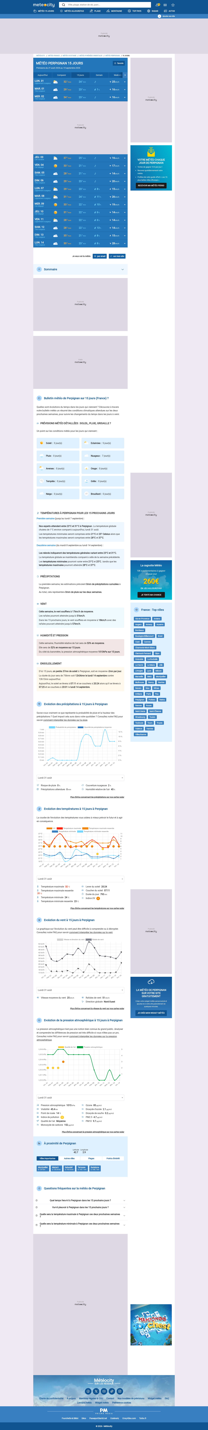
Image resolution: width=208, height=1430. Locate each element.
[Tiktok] (112, 1392)
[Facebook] (88, 1392)
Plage (97, 11)
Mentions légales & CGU (91, 1398)
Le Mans (151, 665)
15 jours (80, 75)
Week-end (118, 75)
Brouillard (95, 494)
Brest (160, 636)
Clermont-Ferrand (143, 653)
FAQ (167, 1398)
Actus (172, 11)
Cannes (147, 642)
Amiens (157, 619)
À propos (71, 1398)
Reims (162, 700)
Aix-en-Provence (142, 619)
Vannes (149, 728)
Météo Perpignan (112, 56)
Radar (155, 11)
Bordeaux (139, 630)
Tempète (50, 481)
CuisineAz (114, 1418)
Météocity (40, 56)
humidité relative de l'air (67, 643)
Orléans (138, 694)
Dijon (157, 653)
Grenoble (139, 659)
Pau (157, 694)
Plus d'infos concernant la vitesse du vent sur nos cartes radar (97, 1008)
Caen (137, 642)
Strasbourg (140, 717)
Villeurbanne (140, 734)
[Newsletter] (165, 5)
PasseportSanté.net (98, 1418)
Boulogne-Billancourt (144, 636)
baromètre (55, 651)
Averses (50, 468)
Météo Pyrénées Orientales (90, 56)
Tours (149, 723)
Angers (138, 624)
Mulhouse (139, 682)
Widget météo (154, 1398)
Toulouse (139, 723)
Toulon (152, 717)
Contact (110, 1398)
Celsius (106, 534)
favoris (120, 63)
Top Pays (136, 11)
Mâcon (159, 671)
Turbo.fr (142, 1418)
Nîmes (156, 688)
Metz (149, 676)
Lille (160, 665)
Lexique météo (84, 1402)
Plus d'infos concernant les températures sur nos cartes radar (97, 908)
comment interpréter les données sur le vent (90, 932)
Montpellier (161, 676)
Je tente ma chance (151, 595)
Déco (84, 1418)
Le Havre (139, 665)
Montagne (116, 11)
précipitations (102, 584)
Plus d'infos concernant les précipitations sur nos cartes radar (97, 797)
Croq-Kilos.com (129, 1418)
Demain (99, 75)
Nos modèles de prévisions (131, 1398)
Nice (147, 688)
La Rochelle (152, 659)
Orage (94, 468)
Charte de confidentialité (51, 1398)
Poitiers (152, 700)
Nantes (161, 682)
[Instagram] (120, 1392)
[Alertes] (157, 5)
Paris (148, 694)
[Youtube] (104, 1392)
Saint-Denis (140, 711)
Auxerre (159, 624)
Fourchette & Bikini (70, 1418)
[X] (96, 1392)
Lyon (149, 671)
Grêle (93, 481)
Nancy (151, 682)
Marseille (139, 676)
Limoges (139, 671)
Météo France (54, 56)
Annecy (149, 624)
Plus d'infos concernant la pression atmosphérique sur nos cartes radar (93, 1132)
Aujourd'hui (43, 75)
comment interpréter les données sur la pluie (65, 720)
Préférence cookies (121, 1402)
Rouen (149, 705)
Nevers (138, 688)
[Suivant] (125, 75)
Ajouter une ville (169, 16)
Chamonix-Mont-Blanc (145, 647)
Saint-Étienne (155, 711)
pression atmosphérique (76, 651)
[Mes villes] (173, 5)
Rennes (138, 705)
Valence (138, 728)
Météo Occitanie (69, 56)
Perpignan (139, 700)
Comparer (61, 75)
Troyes (159, 723)
